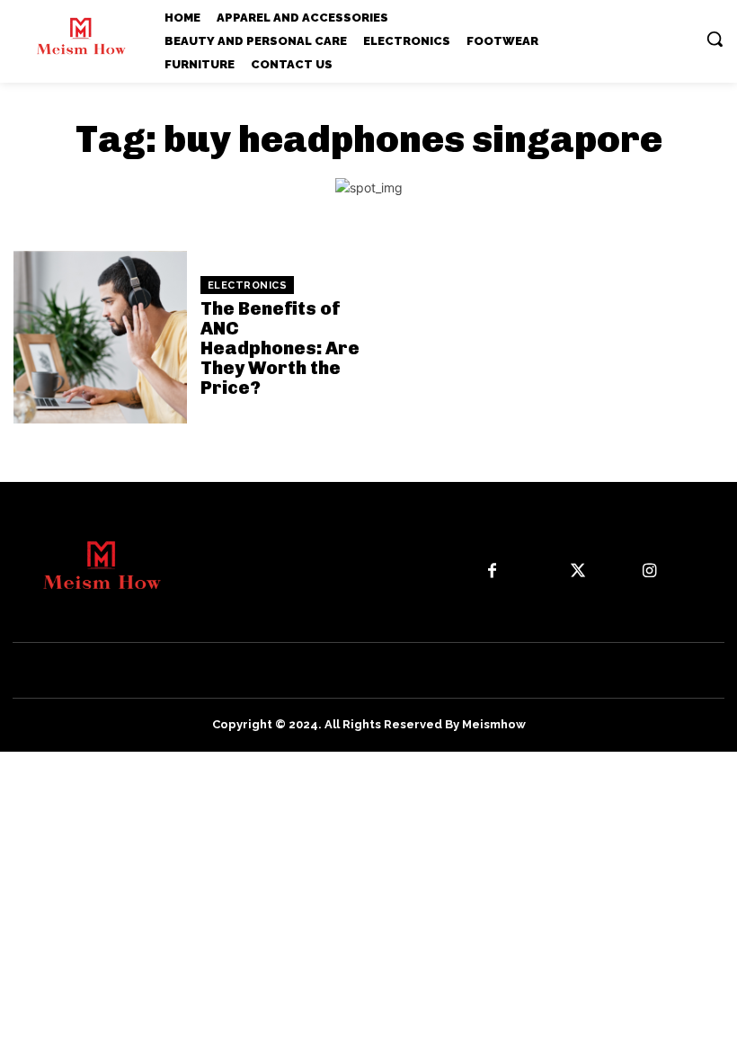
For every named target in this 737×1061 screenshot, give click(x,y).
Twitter (618, 570)
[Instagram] (649, 571)
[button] (715, 39)
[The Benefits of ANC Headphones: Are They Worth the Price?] (100, 337)
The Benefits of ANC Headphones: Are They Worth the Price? (280, 348)
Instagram (697, 570)
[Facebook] (491, 571)
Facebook (539, 570)
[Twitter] (578, 571)
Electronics (248, 285)
